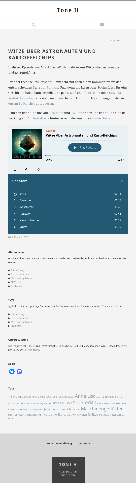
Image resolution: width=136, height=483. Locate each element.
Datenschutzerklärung (58, 443)
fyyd (10, 306)
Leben (55, 410)
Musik (21, 414)
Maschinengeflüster (21, 278)
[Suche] (34, 24)
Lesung (61, 409)
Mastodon (56, 113)
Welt (119, 414)
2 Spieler (26, 396)
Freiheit (100, 403)
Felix (76, 402)
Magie (76, 409)
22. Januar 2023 (118, 40)
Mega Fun (12, 414)
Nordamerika (52, 414)
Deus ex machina (20, 274)
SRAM (106, 415)
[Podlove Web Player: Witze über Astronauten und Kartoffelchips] (68, 179)
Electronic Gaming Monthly (38, 403)
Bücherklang (17, 270)
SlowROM (75, 414)
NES (31, 415)
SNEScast (16, 282)
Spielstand (16, 286)
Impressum (84, 443)
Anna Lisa (85, 396)
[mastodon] (19, 371)
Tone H (68, 10)
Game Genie (117, 403)
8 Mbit (41, 396)
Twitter (76, 113)
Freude (107, 403)
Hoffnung (38, 409)
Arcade (99, 397)
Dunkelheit (21, 403)
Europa (56, 403)
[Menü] (102, 24)
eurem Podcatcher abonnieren (30, 103)
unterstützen (102, 118)
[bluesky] (12, 371)
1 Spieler (14, 396)
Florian (88, 402)
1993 (54, 396)
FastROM (67, 403)
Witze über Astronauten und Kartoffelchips (52, 54)
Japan (47, 409)
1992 (48, 396)
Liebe (69, 409)
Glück (31, 409)
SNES (85, 414)
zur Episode (49, 87)
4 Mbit (34, 397)
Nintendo (38, 414)
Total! (113, 414)
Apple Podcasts (38, 118)
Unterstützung (31, 349)
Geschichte (21, 409)
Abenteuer (69, 396)
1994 (60, 396)
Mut (27, 414)
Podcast (66, 415)
